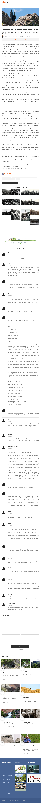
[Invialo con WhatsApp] (21, 39)
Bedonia (9, 177)
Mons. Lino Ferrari (7, 173)
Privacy (20, 642)
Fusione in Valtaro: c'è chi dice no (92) (8, 776)
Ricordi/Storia (28, 177)
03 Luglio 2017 (5, 679)
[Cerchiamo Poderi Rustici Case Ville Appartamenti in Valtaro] (20, 240)
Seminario (14, 177)
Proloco (17, 178)
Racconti (8, 178)
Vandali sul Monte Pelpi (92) (6, 779)
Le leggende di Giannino (29, 671)
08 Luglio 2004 (5, 749)
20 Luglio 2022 (25, 677)
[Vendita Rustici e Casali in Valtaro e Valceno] (20, 769)
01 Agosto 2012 (25, 727)
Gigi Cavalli (7, 36)
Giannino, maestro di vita (29, 745)
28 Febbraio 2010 (5, 729)
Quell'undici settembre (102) (6, 768)
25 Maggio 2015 (5, 702)
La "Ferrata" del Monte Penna (10, 695)
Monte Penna (4, 177)
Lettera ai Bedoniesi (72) (6, 787)
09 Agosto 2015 (25, 704)
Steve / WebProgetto (22, 800)
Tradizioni (34, 177)
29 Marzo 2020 (25, 753)
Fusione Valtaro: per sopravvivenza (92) (8, 772)
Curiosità (4, 178)
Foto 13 (28, 36)
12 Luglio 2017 (14, 36)
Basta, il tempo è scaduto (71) (6, 790)
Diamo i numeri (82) (5, 782)
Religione (18, 177)
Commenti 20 (22, 36)
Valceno (23, 177)
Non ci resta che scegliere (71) (6, 793)
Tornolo (13, 178)
